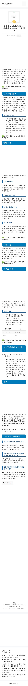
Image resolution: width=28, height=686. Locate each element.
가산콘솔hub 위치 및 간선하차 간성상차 (14, 608)
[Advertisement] (14, 54)
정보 (14, 602)
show (10, 483)
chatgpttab (7, 4)
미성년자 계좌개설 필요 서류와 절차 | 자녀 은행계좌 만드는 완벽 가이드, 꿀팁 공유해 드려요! (13, 670)
